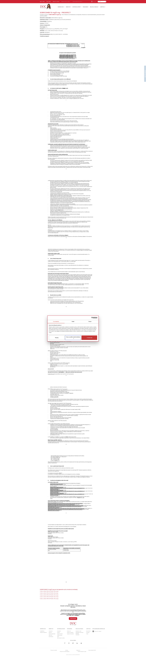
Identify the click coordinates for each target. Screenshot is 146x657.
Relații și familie (94, 6)
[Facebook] (64, 643)
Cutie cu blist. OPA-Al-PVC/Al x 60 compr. (49, 595)
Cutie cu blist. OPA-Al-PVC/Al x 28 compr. (49, 591)
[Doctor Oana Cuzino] (46, 7)
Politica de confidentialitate (64, 651)
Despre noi (78, 650)
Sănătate (68, 6)
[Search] (105, 1)
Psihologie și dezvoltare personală (79, 633)
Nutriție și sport (77, 6)
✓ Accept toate (89, 337)
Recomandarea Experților (99, 628)
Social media (73, 640)
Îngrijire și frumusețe (70, 633)
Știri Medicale (51, 636)
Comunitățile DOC (65, 1)
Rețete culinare (59, 635)
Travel (87, 633)
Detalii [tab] (73, 321)
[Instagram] (69, 643)
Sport (58, 636)
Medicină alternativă (52, 633)
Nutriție (58, 632)
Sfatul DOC (50, 635)
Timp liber (87, 632)
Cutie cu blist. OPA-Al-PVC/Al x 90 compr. (49, 598)
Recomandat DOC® (92, 650)
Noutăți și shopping (70, 632)
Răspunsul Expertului (43, 632)
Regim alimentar (60, 633)
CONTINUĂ (73, 618)
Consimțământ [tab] (56, 321)
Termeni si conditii (53, 650)
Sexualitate (77, 634)
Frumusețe (85, 6)
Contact (66, 650)
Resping (56, 337)
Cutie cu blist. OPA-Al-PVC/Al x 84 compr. (49, 596)
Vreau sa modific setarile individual (73, 336)
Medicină (50, 632)
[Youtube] (81, 643)
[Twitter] (73, 643)
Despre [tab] (90, 321)
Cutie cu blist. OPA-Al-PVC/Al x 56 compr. (49, 593)
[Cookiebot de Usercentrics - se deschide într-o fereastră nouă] (92, 318)
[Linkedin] (77, 643)
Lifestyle (102, 6)
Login (94, 1)
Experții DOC (61, 6)
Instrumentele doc (77, 1)
